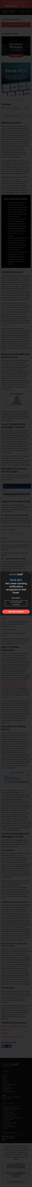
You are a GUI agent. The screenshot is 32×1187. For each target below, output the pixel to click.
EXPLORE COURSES (16, 612)
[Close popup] (30, 573)
